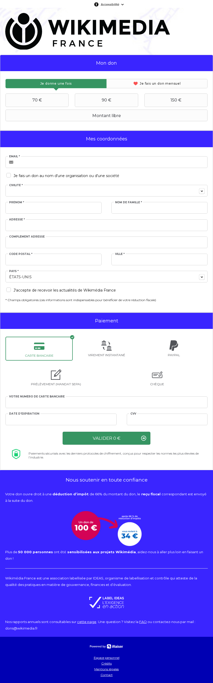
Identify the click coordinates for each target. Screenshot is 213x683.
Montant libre (106, 115)
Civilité (16, 185)
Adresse (17, 219)
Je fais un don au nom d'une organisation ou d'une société (66, 175)
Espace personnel (106, 658)
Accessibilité (110, 4)
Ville (120, 254)
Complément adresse (27, 236)
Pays (14, 271)
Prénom (16, 202)
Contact (107, 675)
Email (14, 156)
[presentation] (56, 83)
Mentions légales (106, 669)
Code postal (20, 254)
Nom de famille (128, 202)
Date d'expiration (24, 413)
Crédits (106, 663)
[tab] (55, 83)
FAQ (143, 622)
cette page (86, 622)
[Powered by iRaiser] (106, 646)
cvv (133, 413)
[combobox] (106, 191)
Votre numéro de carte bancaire (37, 396)
